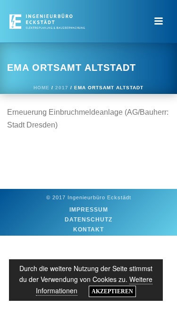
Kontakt (88, 229)
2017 (61, 87)
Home (42, 87)
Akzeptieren (112, 291)
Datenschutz (88, 219)
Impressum (88, 209)
